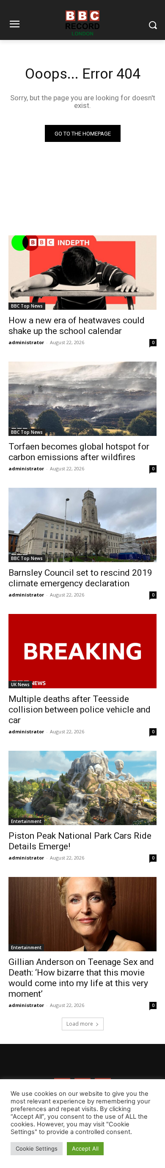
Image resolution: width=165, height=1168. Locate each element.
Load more (79, 1023)
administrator (26, 342)
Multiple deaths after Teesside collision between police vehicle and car (79, 709)
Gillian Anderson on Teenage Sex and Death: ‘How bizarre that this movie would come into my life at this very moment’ (81, 978)
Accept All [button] (85, 1148)
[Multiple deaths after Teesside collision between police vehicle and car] (82, 651)
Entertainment (26, 821)
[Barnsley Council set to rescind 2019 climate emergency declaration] (82, 525)
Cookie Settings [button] (37, 1148)
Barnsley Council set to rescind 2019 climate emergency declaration (80, 578)
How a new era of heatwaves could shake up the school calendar (76, 325)
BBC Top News (27, 306)
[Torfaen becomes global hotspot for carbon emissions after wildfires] (82, 399)
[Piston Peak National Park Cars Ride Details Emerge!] (82, 788)
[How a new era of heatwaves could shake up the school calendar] (82, 272)
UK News (20, 684)
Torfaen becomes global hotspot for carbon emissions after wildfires (78, 451)
